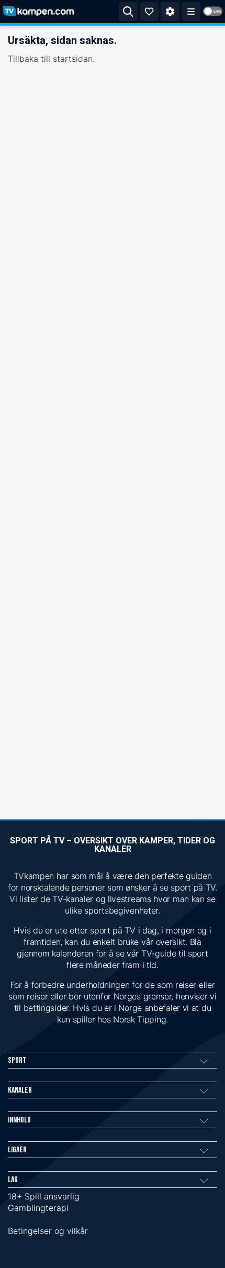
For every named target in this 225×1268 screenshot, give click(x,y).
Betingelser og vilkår (48, 1231)
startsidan (73, 58)
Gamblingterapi (38, 1208)
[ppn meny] (191, 11)
